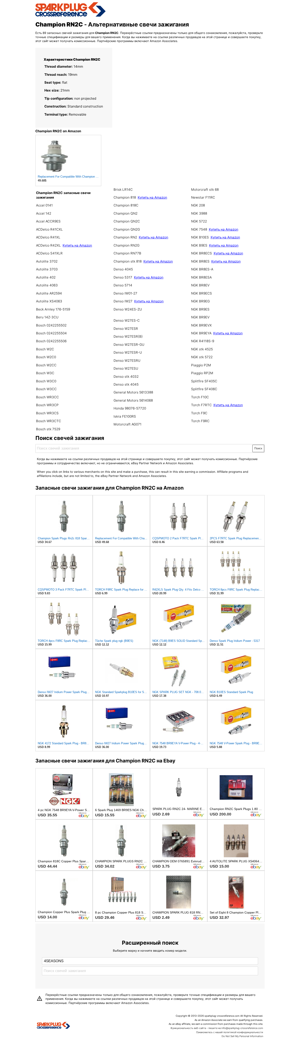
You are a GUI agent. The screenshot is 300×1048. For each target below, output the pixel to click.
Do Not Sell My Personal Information (242, 1036)
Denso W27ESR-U (128, 352)
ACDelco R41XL (48, 237)
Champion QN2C (127, 221)
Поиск (258, 448)
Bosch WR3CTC (48, 421)
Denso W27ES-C (127, 320)
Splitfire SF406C (204, 389)
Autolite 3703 (47, 269)
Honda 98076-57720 (130, 408)
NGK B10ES (200, 237)
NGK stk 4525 (202, 349)
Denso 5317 (123, 277)
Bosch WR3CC (47, 397)
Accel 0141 (44, 205)
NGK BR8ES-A (202, 269)
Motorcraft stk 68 (205, 189)
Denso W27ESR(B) (128, 336)
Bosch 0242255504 (51, 333)
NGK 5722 (199, 221)
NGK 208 (198, 205)
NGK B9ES (199, 245)
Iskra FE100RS (125, 416)
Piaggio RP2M (202, 373)
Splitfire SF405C (204, 381)
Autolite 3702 (47, 261)
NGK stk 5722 (202, 357)
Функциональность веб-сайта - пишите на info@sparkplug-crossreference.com (216, 1028)
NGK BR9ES (200, 309)
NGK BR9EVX (201, 325)
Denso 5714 (123, 285)
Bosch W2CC (46, 365)
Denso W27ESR (126, 328)
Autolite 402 (46, 277)
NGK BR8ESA (201, 277)
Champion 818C (126, 205)
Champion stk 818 (128, 261)
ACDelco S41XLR (49, 253)
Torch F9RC (200, 421)
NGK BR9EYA (201, 333)
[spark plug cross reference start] (70, 16)
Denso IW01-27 (125, 293)
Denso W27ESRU (127, 360)
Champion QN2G (127, 229)
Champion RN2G (126, 245)
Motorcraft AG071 (127, 424)
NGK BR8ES (200, 261)
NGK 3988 (199, 213)
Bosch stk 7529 (48, 429)
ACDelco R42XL (48, 245)
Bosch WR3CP (47, 405)
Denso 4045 (123, 269)
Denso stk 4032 (126, 376)
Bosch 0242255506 (51, 341)
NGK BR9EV (200, 317)
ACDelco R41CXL (49, 229)
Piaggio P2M (201, 365)
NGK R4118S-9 (202, 341)
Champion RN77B (127, 253)
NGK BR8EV (200, 285)
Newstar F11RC (203, 197)
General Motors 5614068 (133, 400)
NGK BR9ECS (201, 293)
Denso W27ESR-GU (129, 344)
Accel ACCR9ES (48, 221)
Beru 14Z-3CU (47, 317)
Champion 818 (125, 197)
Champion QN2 (125, 213)
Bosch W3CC (46, 389)
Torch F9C (199, 413)
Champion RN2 (126, 237)
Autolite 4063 (47, 285)
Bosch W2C (45, 349)
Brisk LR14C (123, 189)
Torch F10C (200, 397)
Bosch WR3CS (47, 413)
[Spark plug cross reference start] (53, 1026)
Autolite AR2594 (49, 293)
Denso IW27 (123, 301)
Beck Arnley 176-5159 (53, 309)
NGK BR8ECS (202, 253)
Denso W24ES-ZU (128, 309)
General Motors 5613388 (133, 392)
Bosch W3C (45, 373)
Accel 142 (43, 213)
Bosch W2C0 (46, 357)
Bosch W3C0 (46, 381)
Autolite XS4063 (49, 301)
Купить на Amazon (77, 245)
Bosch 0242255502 (51, 325)
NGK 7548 (199, 229)
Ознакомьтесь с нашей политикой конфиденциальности (229, 1032)
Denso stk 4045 (126, 384)
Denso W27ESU (126, 368)
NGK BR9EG (200, 301)
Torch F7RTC (201, 405)
